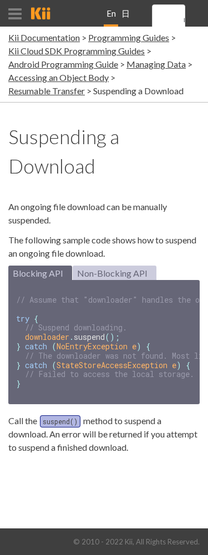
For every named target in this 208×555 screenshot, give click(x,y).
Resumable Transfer (46, 90)
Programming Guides (128, 37)
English (111, 17)
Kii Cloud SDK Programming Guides (76, 50)
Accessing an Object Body (58, 77)
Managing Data (156, 64)
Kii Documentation (44, 37)
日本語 (125, 17)
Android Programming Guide (63, 64)
